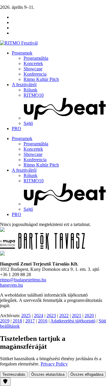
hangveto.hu (11, 285)
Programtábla (36, 58)
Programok (22, 52)
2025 (26, 315)
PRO (16, 128)
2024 (38, 315)
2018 (17, 320)
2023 (51, 315)
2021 (76, 315)
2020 (89, 315)
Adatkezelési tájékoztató (72, 320)
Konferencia (35, 74)
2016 (42, 320)
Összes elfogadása (86, 374)
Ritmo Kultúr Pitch (41, 79)
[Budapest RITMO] (2, 253)
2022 (64, 315)
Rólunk (30, 89)
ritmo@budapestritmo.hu (23, 279)
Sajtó (28, 123)
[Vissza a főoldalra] (19, 42)
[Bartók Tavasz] (42, 248)
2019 (4, 320)
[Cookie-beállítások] (5, 382)
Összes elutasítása (47, 374)
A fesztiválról (24, 84)
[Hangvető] (2, 230)
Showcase (33, 68)
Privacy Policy (54, 363)
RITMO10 (34, 95)
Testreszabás (13, 374)
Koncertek (33, 63)
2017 (30, 320)
